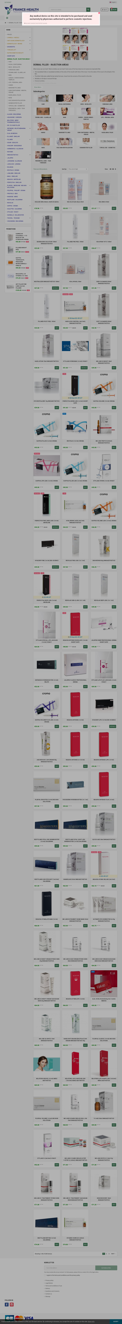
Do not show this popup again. (36, 23)
